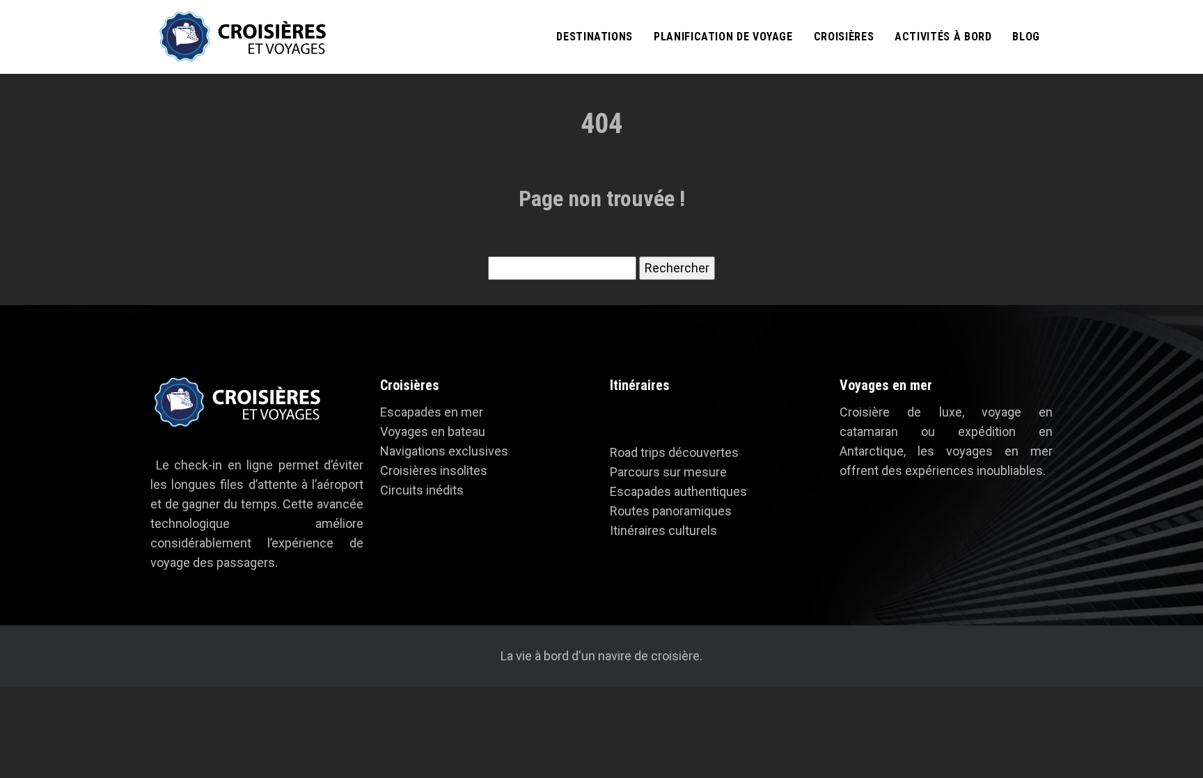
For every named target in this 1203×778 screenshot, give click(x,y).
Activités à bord (943, 36)
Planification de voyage (723, 36)
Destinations (594, 36)
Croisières (844, 36)
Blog (1026, 36)
